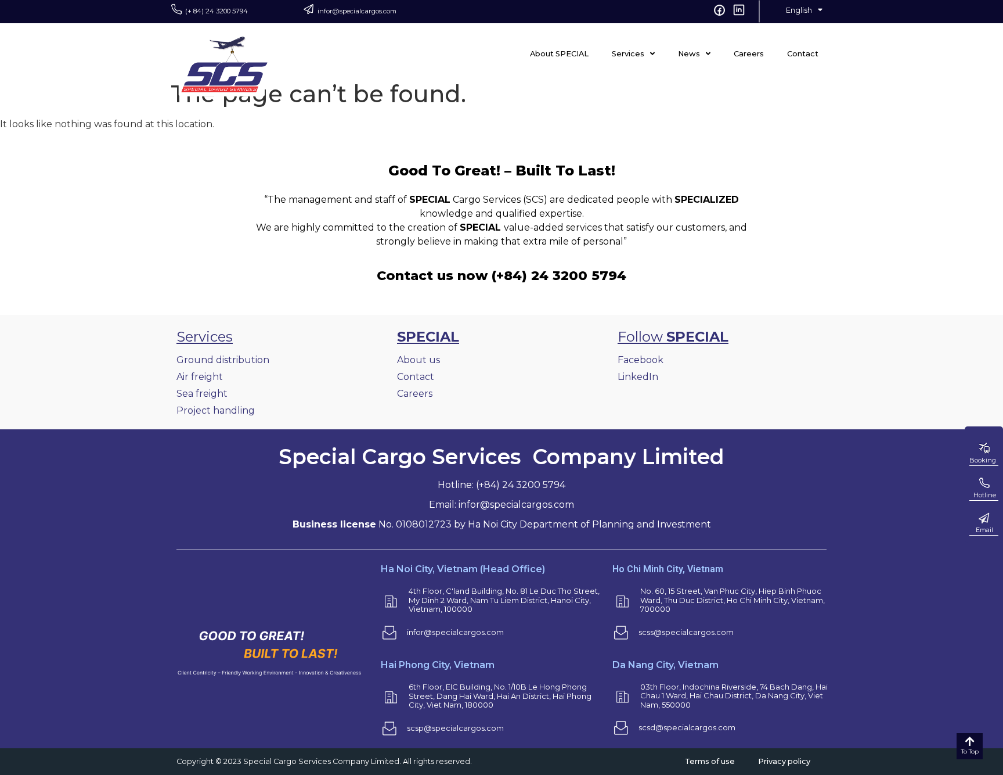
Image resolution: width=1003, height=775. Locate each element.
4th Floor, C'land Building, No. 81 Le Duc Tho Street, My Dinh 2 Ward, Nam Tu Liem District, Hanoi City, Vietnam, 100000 (504, 599)
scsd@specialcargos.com (686, 727)
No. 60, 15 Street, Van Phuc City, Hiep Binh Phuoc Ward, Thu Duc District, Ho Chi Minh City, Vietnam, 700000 (732, 599)
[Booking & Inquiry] (983, 448)
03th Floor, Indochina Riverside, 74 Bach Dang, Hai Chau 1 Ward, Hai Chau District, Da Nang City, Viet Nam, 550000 (734, 695)
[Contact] (983, 518)
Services (628, 53)
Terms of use (710, 761)
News (689, 53)
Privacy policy (784, 761)
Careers (749, 53)
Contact (802, 53)
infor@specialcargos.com (357, 11)
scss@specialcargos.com (686, 632)
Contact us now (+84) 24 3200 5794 (501, 275)
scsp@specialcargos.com (455, 728)
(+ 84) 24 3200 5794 (216, 11)
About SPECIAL (559, 53)
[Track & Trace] (983, 483)
